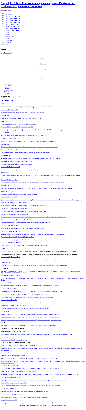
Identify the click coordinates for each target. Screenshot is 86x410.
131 (12, 20)
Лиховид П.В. (5, 144)
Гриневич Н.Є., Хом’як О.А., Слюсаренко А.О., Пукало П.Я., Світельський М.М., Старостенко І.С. (29, 358)
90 (7, 36)
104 (18, 30)
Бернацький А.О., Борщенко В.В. (10, 257)
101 (11, 30)
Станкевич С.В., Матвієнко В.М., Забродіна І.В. (14, 214)
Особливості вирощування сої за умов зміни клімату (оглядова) (19, 194)
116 (18, 26)
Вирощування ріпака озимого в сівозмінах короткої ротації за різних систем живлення (25, 222)
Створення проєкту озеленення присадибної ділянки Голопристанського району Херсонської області (30, 368)
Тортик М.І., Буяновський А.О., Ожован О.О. (14, 337)
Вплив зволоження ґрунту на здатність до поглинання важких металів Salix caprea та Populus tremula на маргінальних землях (36, 334)
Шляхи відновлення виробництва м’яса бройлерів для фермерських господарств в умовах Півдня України (31, 291)
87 (7, 38)
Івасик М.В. (4, 121)
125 (12, 22)
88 (8, 38)
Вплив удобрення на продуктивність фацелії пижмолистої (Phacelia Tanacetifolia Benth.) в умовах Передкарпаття (33, 130)
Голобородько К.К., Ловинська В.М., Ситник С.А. (15, 331)
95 (7, 34)
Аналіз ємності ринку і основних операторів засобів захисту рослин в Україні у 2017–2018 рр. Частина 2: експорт (33, 217)
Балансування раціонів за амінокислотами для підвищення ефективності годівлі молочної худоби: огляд (30, 259)
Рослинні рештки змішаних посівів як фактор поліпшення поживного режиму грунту (25, 205)
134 (18, 20)
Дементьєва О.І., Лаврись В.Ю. (10, 365)
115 (16, 26)
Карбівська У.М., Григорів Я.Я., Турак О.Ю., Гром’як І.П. (17, 127)
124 (9, 22)
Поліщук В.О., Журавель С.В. (9, 180)
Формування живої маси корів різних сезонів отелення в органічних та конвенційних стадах (27, 297)
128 (18, 22)
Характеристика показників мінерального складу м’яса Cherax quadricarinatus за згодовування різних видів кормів (33, 380)
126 (14, 22)
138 (14, 18)
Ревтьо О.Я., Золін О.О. (7, 191)
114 (14, 26)
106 (9, 28)
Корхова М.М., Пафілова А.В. (9, 138)
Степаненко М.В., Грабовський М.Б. (11, 225)
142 (9, 16)
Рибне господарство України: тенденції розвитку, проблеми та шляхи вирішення (24, 397)
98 (8, 32)
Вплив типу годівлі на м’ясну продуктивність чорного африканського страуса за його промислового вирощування (34, 265)
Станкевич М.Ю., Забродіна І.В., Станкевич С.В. (15, 208)
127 (16, 22)
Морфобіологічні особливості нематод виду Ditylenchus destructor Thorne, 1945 (23, 211)
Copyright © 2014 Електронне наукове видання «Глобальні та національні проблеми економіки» (38, 5)
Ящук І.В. (3, 322)
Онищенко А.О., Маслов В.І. (9, 300)
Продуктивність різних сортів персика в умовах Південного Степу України (22, 112)
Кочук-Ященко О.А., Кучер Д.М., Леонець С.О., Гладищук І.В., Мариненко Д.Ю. (24, 294)
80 (10, 42)
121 (16, 24)
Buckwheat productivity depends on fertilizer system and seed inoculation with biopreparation (25, 152)
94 (13, 36)
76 (7, 44)
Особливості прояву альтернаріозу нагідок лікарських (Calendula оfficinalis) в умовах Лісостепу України (30, 158)
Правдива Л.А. (5, 185)
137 (12, 18)
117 (7, 24)
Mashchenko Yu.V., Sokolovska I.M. (10, 150)
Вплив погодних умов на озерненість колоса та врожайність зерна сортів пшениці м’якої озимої (28, 141)
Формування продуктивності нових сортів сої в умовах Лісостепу (20, 124)
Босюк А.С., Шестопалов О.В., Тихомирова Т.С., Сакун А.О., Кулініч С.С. (22, 345)
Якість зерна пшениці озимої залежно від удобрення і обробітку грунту (21, 118)
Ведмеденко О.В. (5, 262)
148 (9, 14)
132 (14, 20)
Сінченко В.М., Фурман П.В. (9, 197)
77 (8, 44)
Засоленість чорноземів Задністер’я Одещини (14, 340)
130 (9, 20)
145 (16, 16)
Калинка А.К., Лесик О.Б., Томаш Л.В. (12, 275)
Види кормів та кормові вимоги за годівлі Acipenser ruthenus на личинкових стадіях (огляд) (27, 403)
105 (7, 28)
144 (14, 16)
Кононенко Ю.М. (5, 132)
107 (12, 28)
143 (12, 16)
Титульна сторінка (8, 100)
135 (7, 18)
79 (8, 42)
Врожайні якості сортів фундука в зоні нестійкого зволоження (18, 240)
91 (8, 36)
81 (11, 42)
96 (8, 34)
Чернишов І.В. (5, 311)
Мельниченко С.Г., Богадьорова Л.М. (11, 394)
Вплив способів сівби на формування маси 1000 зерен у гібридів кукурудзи (22, 228)
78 (7, 42)
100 (9, 30)
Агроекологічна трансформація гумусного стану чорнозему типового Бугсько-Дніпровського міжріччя (30, 385)
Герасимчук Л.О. (5, 353)
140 (18, 18)
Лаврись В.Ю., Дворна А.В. (9, 388)
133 (16, 20)
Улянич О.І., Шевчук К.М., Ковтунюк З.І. (12, 231)
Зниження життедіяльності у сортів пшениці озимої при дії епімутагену (21, 169)
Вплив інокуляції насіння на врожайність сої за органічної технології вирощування (24, 245)
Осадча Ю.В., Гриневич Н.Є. (9, 400)
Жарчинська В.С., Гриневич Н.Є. (10, 377)
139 (16, 18)
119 (11, 24)
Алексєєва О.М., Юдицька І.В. (9, 110)
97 (7, 32)
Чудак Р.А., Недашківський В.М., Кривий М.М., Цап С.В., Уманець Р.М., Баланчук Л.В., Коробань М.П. (30, 317)
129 (7, 20)
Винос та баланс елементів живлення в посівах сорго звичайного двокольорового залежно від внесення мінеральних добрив (36, 188)
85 (10, 40)
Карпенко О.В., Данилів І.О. (9, 282)
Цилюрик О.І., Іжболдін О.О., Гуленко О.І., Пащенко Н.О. (17, 237)
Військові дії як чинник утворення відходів (13, 355)
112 (9, 26)
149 (12, 14)
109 (16, 28)
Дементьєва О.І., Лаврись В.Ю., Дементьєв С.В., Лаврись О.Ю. (19, 371)
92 (10, 36)
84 (8, 40)
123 (7, 22)
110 (18, 28)
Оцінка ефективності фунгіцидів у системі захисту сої (16, 164)
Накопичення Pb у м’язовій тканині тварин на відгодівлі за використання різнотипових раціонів (28, 325)
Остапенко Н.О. (5, 172)
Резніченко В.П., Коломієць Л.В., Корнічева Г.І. (14, 305)
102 (13, 30)
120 (14, 24)
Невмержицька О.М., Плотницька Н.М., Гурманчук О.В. (17, 161)
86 (11, 40)
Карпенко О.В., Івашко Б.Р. (8, 288)
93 (11, 36)
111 (7, 26)
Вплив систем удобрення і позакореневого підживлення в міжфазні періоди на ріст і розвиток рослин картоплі (32, 182)
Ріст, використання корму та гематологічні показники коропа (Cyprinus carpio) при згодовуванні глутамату (31, 320)
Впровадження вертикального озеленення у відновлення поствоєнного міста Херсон (25, 391)
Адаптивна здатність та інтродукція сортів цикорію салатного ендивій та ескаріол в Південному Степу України (33, 234)
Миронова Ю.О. (5, 155)
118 (9, 24)
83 (7, 40)
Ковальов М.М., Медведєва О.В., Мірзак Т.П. (14, 383)
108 (14, 28)
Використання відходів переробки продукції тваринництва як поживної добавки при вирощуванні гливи (31, 314)
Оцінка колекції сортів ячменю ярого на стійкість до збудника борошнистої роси (24, 135)
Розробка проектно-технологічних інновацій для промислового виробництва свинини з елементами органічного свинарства (37, 302)
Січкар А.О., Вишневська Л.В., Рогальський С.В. (15, 202)
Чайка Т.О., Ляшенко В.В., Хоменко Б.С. (12, 242)
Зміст (2, 104)
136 (9, 18)
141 (7, 16)
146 (18, 16)
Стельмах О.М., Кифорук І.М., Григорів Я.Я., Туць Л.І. (16, 220)
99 (7, 30)
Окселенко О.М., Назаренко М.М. (10, 167)
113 (11, 26)
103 (15, 30)
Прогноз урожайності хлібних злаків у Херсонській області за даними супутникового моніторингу (29, 147)
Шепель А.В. (4, 248)
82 (13, 42)
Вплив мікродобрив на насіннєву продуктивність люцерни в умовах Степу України (25, 308)
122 (18, 24)
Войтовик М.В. (5, 115)
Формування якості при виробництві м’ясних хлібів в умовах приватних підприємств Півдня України (30, 285)
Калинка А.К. (5, 268)
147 (7, 14)
